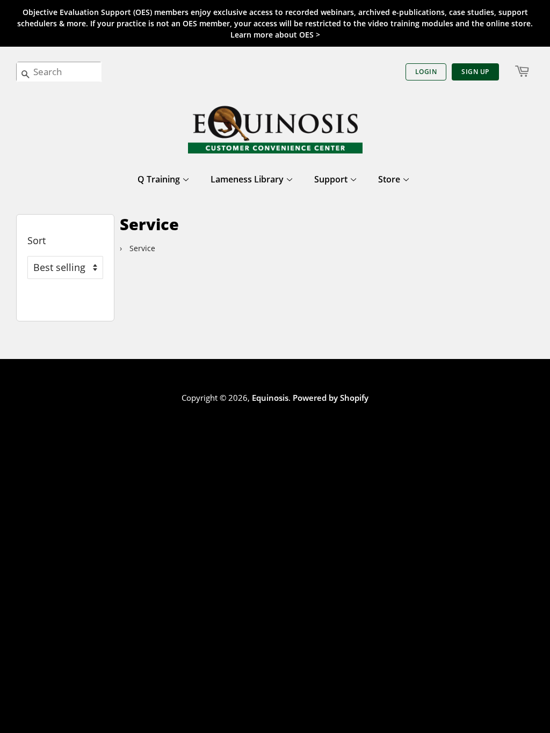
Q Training (160, 179)
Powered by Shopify (330, 397)
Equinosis (270, 397)
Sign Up (475, 71)
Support (332, 179)
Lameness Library (248, 179)
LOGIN (426, 71)
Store (390, 179)
